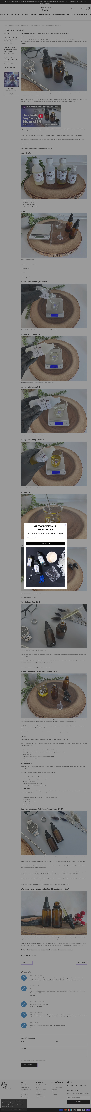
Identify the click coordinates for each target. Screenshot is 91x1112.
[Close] (65, 525)
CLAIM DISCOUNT (45, 543)
